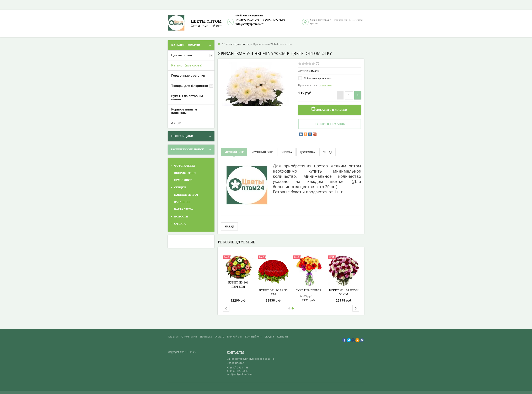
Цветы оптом (206, 21)
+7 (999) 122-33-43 (237, 370)
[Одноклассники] (305, 134)
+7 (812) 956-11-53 (237, 367)
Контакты (283, 336)
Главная (173, 336)
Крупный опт (253, 336)
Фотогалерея (184, 165)
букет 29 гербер (308, 290)
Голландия (325, 85)
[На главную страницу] (178, 23)
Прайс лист (183, 180)
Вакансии (182, 202)
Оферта (180, 223)
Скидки (180, 187)
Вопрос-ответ (185, 172)
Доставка (206, 336)
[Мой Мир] (310, 134)
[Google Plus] (314, 134)
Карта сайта (183, 209)
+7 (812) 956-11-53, (247, 20)
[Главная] (219, 44)
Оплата (219, 336)
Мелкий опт (234, 336)
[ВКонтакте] (301, 134)
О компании (189, 336)
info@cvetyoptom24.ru (249, 24)
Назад (229, 226)
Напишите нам (186, 194)
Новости (181, 216)
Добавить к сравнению (317, 78)
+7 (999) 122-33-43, (273, 20)
